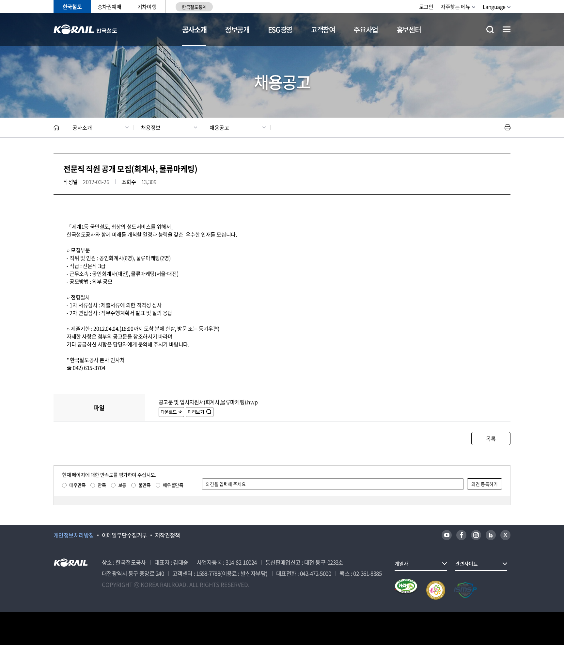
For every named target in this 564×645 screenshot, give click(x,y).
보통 (122, 485)
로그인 (426, 6)
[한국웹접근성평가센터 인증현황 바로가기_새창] (406, 590)
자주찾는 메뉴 (455, 6)
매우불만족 (173, 485)
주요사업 (365, 29)
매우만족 (77, 485)
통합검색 (490, 29)
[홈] (56, 127)
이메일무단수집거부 (124, 535)
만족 (102, 485)
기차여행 (146, 6)
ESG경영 (280, 29)
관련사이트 (466, 563)
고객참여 (323, 29)
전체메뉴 (506, 29)
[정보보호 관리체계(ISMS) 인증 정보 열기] (465, 590)
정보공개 (237, 29)
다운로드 (169, 411)
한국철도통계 (194, 7)
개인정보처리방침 (74, 535)
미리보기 (196, 411)
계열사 (401, 563)
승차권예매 (109, 6)
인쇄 (507, 127)
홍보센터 (409, 29)
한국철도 (72, 6)
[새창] (447, 535)
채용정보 (151, 127)
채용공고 (219, 127)
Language (494, 6)
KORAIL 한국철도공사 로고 (85, 29)
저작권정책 (167, 535)
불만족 (144, 485)
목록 (490, 438)
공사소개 (194, 29)
